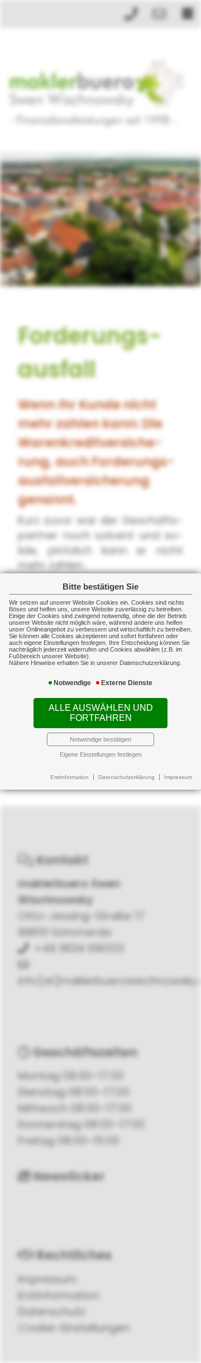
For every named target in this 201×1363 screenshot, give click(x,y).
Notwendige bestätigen (100, 739)
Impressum (178, 777)
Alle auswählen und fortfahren (101, 713)
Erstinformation (69, 777)
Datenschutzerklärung (126, 777)
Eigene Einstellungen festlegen (101, 754)
